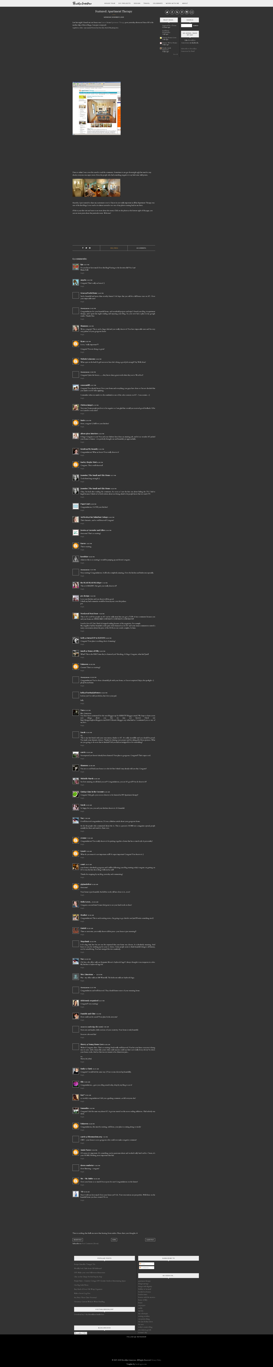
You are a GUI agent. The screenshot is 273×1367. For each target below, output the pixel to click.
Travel (147, 3)
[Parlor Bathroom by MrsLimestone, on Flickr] (78, 189)
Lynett (83, 851)
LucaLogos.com (141, 1364)
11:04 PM (89, 732)
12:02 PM (93, 941)
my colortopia (143, 1313)
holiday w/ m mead (144, 1289)
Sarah (83, 732)
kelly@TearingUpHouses (91, 692)
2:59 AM (97, 779)
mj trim (140, 1311)
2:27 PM (93, 987)
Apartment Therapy (118, 22)
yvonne (83, 838)
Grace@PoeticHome (89, 293)
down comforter (87, 1165)
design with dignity (145, 1286)
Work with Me (172, 3)
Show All (175, 54)
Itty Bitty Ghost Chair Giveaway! (85, 1297)
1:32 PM (91, 1108)
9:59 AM (107, 1044)
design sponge (143, 1284)
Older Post (150, 1240)
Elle (82, 1082)
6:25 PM (113, 488)
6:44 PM (108, 530)
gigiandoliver (86, 884)
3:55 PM (88, 341)
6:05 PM (100, 462)
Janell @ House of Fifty (90, 651)
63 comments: (141, 248)
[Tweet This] (86, 248)
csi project (141, 1305)
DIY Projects (124, 3)
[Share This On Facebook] (82, 248)
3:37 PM (86, 264)
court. (83, 864)
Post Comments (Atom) (90, 1243)
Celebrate (158, 3)
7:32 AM (90, 838)
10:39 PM (93, 677)
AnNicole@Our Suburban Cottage (94, 517)
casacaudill (85, 385)
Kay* (83, 1095)
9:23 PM (102, 651)
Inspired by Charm (169, 25)
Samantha (85, 1108)
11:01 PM (88, 710)
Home (114, 1240)
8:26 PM (108, 638)
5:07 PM (102, 1001)
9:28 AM (95, 884)
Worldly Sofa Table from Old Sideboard (88, 1268)
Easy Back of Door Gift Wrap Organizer (88, 1289)
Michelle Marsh (87, 778)
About (185, 3)
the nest (141, 1324)
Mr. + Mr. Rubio (87, 1178)
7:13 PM (105, 1137)
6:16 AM (87, 1192)
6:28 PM (92, 1124)
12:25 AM (89, 752)
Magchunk (85, 941)
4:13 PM (96, 405)
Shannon (84, 326)
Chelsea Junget (87, 405)
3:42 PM (93, 308)
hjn (82, 264)
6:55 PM (92, 557)
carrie (83, 752)
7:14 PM (104, 583)
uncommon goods (144, 1330)
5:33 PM (101, 434)
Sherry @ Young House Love (92, 1044)
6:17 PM (113, 475)
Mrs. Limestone (87, 974)
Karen (83, 543)
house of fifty (142, 1300)
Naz (82, 818)
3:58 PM (93, 372)
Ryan (83, 341)
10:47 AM (96, 1069)
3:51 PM (91, 326)
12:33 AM (97, 1179)
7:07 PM (93, 570)
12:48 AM (92, 765)
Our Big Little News (81, 1285)
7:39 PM (101, 614)
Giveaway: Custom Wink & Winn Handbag (89, 1302)
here (96, 1314)
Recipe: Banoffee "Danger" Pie (84, 1264)
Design (137, 3)
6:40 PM (111, 517)
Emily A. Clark (86, 1069)
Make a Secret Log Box (82, 1293)
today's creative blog (145, 1327)
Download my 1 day (81, 1314)
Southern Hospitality (166, 31)
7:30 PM (92, 596)
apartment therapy (144, 1281)
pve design (85, 596)
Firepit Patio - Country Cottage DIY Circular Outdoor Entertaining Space (100, 1281)
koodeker (84, 556)
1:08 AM (106, 1027)
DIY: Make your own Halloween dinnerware (89, 1273)
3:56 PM (98, 359)
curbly (140, 1308)
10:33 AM (90, 928)
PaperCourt (85, 504)
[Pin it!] (89, 248)
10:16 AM (91, 915)
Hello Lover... (86, 902)
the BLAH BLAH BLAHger (91, 583)
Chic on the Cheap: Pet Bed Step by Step (88, 1277)
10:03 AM (95, 902)
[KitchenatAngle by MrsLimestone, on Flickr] (114, 189)
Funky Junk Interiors (166, 49)
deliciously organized (89, 1000)
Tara (82, 710)
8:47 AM (89, 864)
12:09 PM (87, 959)
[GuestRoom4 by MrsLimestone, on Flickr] (102, 189)
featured (104, 22)
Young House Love (169, 38)
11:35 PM (97, 1165)
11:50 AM (87, 1082)
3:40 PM (89, 280)
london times (142, 1294)
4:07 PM (93, 385)
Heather (84, 915)
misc (112, 248)
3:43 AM (107, 792)
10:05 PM (92, 664)
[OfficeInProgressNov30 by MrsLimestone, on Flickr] (90, 189)
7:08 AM (87, 818)
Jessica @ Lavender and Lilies (93, 530)
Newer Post (78, 1240)
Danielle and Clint (88, 1014)
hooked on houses (144, 1292)
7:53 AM (89, 851)
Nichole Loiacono (88, 359)
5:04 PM (88, 420)
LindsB (83, 928)
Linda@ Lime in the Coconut (92, 792)
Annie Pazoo (86, 1150)
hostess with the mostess (146, 1297)
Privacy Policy (156, 1360)
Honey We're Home (169, 43)
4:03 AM (89, 805)
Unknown (84, 664)
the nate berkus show (145, 1322)
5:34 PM (101, 449)
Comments (145, 1268)
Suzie (83, 420)
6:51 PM (89, 543)
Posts (143, 1264)
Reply (82, 273)
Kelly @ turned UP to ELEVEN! (93, 638)
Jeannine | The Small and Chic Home (95, 475)
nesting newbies (144, 1316)
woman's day (142, 1332)
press (116, 248)
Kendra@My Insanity (89, 449)
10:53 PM (104, 693)
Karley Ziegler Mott (89, 462)
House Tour (109, 3)
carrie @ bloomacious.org (91, 1137)
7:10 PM (98, 1014)
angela (83, 280)
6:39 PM (93, 504)
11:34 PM (94, 1150)
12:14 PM (99, 974)
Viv (82, 1192)
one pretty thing (144, 1319)
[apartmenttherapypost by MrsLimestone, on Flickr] (97, 109)
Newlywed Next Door (89, 613)
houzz (140, 1303)
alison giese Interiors (89, 433)
